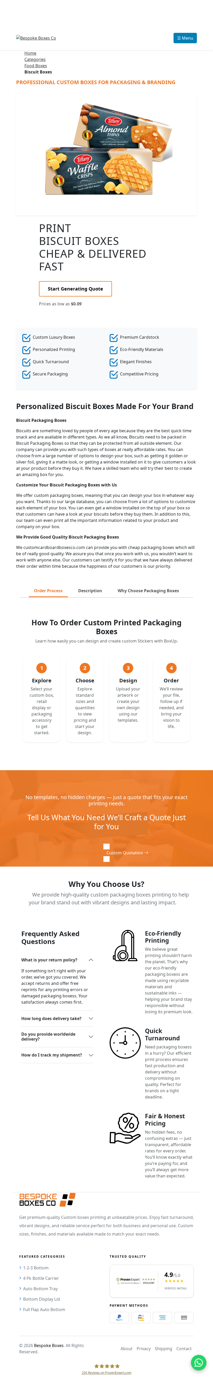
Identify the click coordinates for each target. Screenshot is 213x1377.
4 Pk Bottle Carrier (41, 1278)
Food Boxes (35, 66)
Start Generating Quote (75, 289)
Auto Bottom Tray (40, 1289)
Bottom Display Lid (41, 1299)
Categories (35, 59)
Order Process (48, 591)
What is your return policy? (49, 960)
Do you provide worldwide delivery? (48, 1036)
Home (30, 53)
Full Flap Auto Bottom (44, 1309)
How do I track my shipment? (51, 1055)
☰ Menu (185, 38)
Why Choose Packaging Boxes (148, 591)
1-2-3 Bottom (36, 1268)
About (126, 1348)
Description (90, 591)
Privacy (144, 1348)
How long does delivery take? (51, 1018)
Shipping (163, 1348)
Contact (184, 1348)
